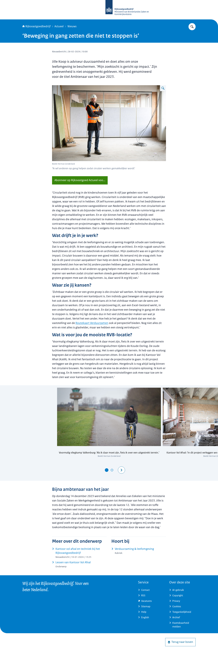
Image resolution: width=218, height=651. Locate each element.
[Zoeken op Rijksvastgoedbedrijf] (192, 26)
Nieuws (72, 26)
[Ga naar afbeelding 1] (106, 470)
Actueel (59, 26)
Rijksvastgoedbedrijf (38, 26)
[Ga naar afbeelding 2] (112, 470)
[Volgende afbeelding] (121, 470)
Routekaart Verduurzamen (91, 323)
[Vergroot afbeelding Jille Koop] (163, 88)
